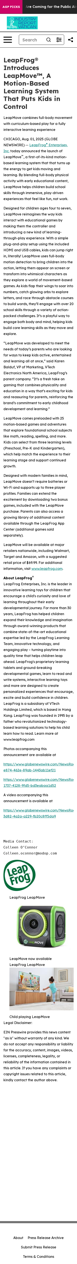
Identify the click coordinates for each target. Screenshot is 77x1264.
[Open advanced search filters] (59, 40)
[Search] (48, 40)
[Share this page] (71, 39)
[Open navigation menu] (7, 39)
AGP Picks (11, 7)
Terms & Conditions (38, 1256)
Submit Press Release (38, 1247)
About (18, 1238)
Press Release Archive (46, 1238)
